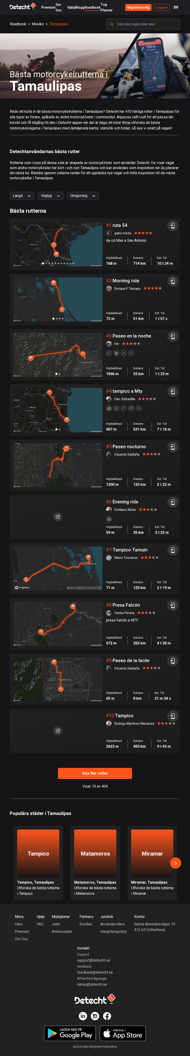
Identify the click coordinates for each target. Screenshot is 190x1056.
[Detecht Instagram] (95, 1017)
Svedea (85, 924)
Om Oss (21, 939)
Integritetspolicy (113, 931)
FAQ (40, 924)
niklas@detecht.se (92, 984)
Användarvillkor (112, 924)
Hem (18, 924)
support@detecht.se (93, 960)
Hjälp (71, 7)
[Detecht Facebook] (107, 1017)
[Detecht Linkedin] (83, 1017)
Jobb (56, 924)
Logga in (161, 7)
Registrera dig (138, 7)
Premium (48, 7)
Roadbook (93, 7)
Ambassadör (62, 931)
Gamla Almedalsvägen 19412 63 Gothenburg (154, 927)
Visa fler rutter (95, 773)
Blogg (80, 7)
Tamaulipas (58, 24)
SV (176, 7)
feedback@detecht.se (95, 972)
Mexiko (38, 24)
